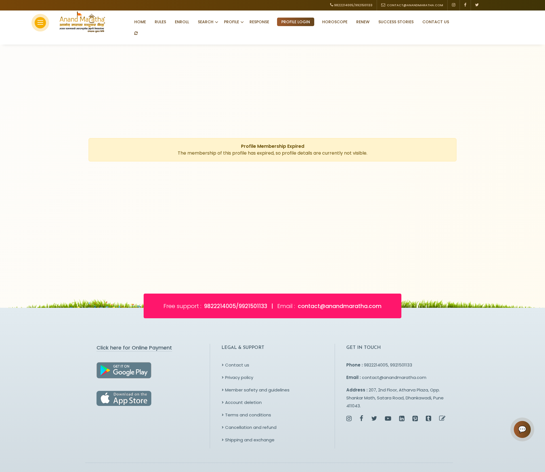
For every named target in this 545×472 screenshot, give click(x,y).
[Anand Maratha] (80, 21)
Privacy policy (237, 377)
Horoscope (334, 22)
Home (140, 22)
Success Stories (396, 22)
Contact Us (435, 22)
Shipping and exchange (247, 440)
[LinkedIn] (401, 419)
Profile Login (295, 22)
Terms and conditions (246, 415)
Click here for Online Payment (134, 347)
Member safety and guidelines (255, 390)
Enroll (182, 22)
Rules (160, 22)
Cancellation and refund (248, 427)
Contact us (235, 365)
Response (259, 22)
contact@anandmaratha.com (394, 377)
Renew (363, 22)
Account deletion (241, 402)
